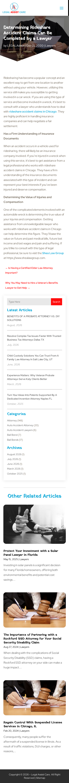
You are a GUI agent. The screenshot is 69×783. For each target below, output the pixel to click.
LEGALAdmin (16, 45)
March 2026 (13, 468)
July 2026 (12, 459)
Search (56, 301)
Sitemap (40, 777)
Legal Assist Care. (41, 774)
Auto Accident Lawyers (20, 430)
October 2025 (15, 473)
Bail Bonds (12, 439)
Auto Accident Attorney (20, 425)
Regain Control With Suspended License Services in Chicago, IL (33, 724)
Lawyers (50, 45)
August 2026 (14, 454)
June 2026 (13, 463)
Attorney (12, 420)
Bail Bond (12, 434)
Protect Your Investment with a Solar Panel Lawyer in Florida (31, 553)
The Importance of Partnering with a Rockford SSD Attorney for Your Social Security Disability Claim (32, 639)
